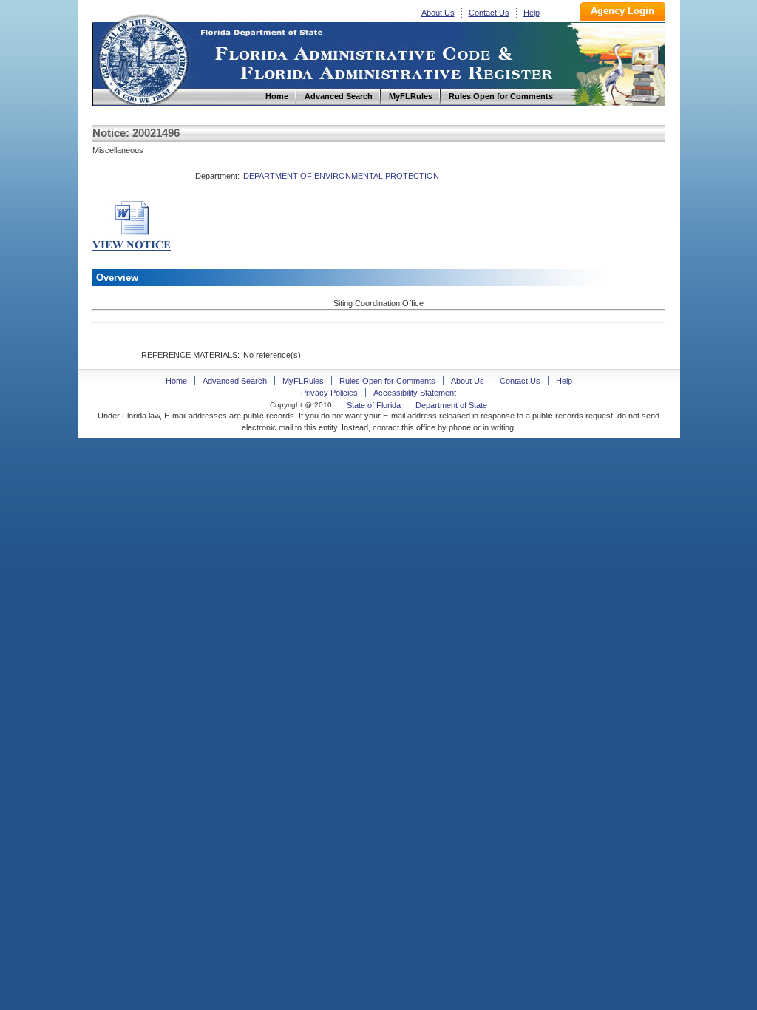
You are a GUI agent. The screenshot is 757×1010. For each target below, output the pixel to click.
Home (143, 58)
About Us (438, 12)
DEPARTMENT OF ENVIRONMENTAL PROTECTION (341, 176)
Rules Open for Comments (387, 380)
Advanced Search (235, 380)
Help (531, 12)
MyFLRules (303, 380)
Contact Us (489, 12)
